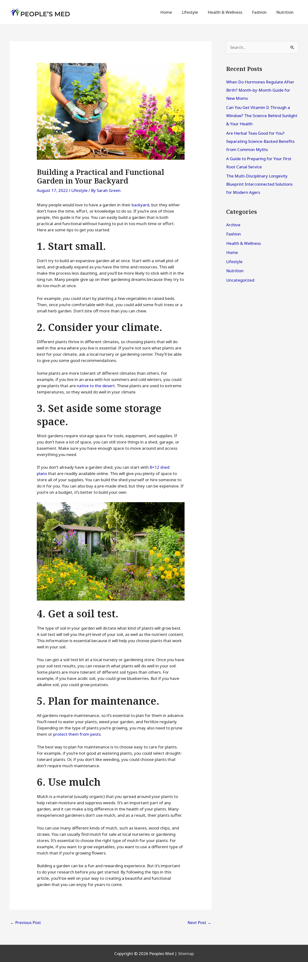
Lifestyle (79, 190)
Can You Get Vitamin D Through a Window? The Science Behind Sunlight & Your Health (261, 116)
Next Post (199, 922)
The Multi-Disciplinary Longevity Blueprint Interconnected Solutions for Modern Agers (259, 184)
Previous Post (25, 922)
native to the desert (96, 385)
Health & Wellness (243, 243)
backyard (140, 205)
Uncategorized (240, 280)
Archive (233, 225)
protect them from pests (77, 734)
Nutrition (235, 270)
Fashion (233, 234)
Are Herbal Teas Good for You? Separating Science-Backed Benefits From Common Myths (260, 141)
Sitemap (186, 953)
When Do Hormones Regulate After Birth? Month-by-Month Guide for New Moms (260, 90)
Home (232, 252)
